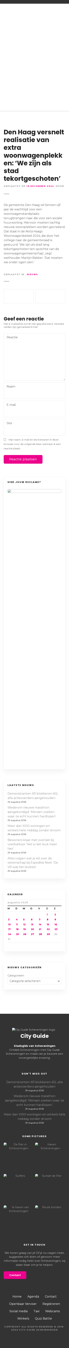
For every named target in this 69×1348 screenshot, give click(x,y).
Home (17, 1296)
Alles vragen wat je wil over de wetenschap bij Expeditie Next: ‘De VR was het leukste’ (33, 863)
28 (40, 934)
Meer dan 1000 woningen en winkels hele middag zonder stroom (34, 828)
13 (32, 924)
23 (55, 929)
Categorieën (16, 975)
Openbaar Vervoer (23, 1304)
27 (32, 934)
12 (24, 924)
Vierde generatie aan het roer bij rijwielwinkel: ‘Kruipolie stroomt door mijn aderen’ (19, 296)
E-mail (10, 405)
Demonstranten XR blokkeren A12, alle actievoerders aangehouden (33, 796)
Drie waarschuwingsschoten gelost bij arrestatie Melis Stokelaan (50, 296)
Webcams (52, 1311)
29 (48, 934)
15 (48, 924)
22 (48, 929)
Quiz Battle (43, 1318)
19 (24, 929)
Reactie (11, 338)
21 (40, 929)
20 (32, 929)
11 (17, 924)
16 (55, 924)
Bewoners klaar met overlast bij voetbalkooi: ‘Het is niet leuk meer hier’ (32, 844)
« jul (16, 946)
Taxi (36, 1311)
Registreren (51, 1304)
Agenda (33, 1296)
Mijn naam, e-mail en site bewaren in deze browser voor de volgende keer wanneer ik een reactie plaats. (32, 444)
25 (17, 934)
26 (24, 934)
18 (17, 929)
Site (9, 423)
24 (9, 934)
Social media (18, 1311)
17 (9, 929)
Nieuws (32, 274)
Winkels (23, 1318)
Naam (10, 387)
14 (40, 924)
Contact (51, 1296)
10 (9, 924)
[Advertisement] (34, 70)
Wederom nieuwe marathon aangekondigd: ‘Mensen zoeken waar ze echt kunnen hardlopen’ (32, 812)
